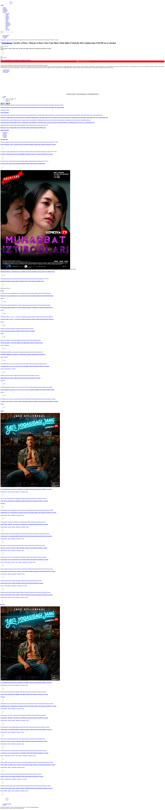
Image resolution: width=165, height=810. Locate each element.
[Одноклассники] (5, 103)
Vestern (7, 14)
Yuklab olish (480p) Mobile (81, 94)
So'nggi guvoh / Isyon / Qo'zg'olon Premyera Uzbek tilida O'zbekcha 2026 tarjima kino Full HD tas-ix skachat (24, 559)
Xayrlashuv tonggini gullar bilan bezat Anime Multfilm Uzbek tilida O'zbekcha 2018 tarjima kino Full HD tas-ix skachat (27, 154)
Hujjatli (7, 18)
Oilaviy (7, 26)
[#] (13, 5)
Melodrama (8, 23)
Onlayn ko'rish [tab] (6, 69)
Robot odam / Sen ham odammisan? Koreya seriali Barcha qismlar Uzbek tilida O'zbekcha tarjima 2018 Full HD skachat (27, 295)
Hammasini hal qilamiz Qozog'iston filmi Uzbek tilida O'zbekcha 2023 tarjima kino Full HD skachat (22, 281)
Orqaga (4, 96)
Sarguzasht (8, 25)
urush (17, 562)
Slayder (2, 59)
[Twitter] (3, 103)
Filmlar (4, 7)
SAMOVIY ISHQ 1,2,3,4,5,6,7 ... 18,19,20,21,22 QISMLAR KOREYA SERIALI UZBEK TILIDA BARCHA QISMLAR (27, 319)
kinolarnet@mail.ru (34, 807)
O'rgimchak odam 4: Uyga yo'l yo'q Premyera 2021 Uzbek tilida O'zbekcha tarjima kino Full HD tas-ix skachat (25, 366)
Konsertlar (5, 11)
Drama (7, 19)
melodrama (17, 59)
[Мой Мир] (7, 103)
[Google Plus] (9, 103)
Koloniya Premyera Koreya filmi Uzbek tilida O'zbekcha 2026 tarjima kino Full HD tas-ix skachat (22, 583)
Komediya (8, 22)
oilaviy (29, 59)
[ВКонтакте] (1, 103)
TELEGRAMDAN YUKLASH (93, 94)
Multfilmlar (5, 9)
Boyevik (7, 13)
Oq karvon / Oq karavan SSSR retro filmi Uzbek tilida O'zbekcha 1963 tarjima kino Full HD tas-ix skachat (24, 547)
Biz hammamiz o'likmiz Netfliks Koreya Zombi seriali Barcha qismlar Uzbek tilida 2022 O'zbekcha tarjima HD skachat (26, 307)
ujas (26, 59)
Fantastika (8, 29)
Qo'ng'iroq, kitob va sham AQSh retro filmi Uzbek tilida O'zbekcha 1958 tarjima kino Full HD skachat (23, 163)
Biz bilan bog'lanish (7, 803)
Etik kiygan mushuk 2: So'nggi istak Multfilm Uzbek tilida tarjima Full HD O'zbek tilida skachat (22, 342)
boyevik (9, 491)
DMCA (4, 805)
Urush (7, 15)
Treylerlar (14, 368)
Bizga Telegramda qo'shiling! (83, 61)
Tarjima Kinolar (7, 59)
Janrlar (4, 12)
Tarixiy (7, 20)
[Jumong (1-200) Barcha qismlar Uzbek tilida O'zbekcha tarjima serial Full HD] (17, 328)
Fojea (7, 21)
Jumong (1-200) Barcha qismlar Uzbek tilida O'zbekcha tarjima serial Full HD (18, 331)
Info (4, 97)
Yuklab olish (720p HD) (71, 94)
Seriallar (4, 8)
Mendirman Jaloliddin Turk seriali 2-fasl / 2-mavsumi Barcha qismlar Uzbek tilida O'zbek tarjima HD (23, 354)
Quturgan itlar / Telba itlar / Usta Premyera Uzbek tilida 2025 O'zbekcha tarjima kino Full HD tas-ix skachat (24, 524)
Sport (7, 27)
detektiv (13, 526)
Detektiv (7, 16)
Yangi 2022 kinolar (5, 112)
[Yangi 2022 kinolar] (5, 110)
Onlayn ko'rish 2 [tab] (6, 70)
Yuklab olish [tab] (5, 72)
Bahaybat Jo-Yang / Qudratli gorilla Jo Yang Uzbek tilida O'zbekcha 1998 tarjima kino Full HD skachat (23, 127)
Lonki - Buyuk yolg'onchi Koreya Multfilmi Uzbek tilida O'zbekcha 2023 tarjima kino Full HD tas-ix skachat (24, 501)
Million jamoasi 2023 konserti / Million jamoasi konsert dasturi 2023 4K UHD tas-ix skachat (20, 378)
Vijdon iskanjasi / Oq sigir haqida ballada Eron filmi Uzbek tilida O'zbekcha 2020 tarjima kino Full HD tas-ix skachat (26, 536)
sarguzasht (22, 59)
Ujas (7, 28)
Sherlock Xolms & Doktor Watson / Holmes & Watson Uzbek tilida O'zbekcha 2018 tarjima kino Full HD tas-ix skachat (27, 594)
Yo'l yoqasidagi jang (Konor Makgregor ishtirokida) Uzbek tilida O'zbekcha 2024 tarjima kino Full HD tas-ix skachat (26, 489)
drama (13, 59)
